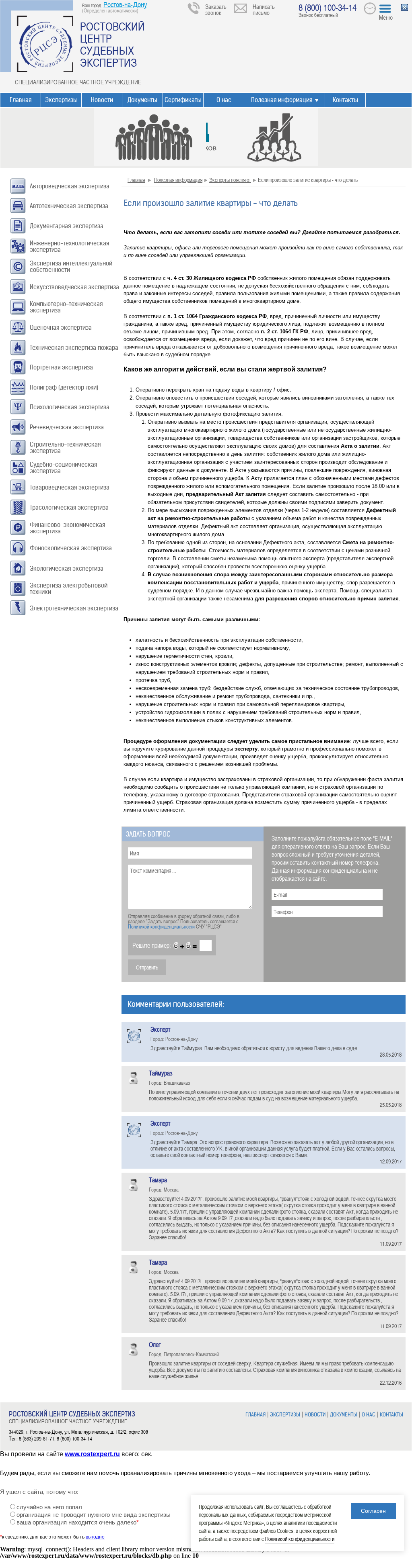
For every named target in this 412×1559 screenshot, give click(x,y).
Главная (20, 100)
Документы (142, 100)
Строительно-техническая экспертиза (65, 448)
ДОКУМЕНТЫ (343, 1414)
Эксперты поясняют (230, 180)
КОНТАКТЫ (391, 1414)
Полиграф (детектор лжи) (64, 387)
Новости (102, 100)
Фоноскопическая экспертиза (71, 548)
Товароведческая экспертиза (69, 487)
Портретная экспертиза (61, 367)
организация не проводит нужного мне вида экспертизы (93, 1515)
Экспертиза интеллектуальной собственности (71, 266)
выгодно (95, 1537)
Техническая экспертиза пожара (74, 347)
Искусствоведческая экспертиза (74, 287)
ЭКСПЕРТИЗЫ (285, 1414)
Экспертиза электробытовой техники (68, 589)
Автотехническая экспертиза (69, 206)
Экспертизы (61, 100)
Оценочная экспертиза (61, 327)
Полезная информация (281, 100)
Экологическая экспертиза (66, 568)
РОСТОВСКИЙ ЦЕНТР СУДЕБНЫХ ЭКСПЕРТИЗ (112, 44)
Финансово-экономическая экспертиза (67, 528)
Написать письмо (264, 9)
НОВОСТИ (315, 1414)
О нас (223, 100)
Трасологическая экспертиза (69, 507)
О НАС (368, 1414)
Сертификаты (183, 100)
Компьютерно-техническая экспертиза (66, 307)
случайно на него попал (49, 1507)
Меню (386, 17)
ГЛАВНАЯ (255, 1414)
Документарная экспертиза (66, 226)
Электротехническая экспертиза (74, 608)
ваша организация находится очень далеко (77, 1522)
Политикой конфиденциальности (161, 926)
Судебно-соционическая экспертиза (63, 468)
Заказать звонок (216, 9)
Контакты (345, 100)
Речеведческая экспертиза (67, 427)
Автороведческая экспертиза (69, 186)
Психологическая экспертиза (69, 407)
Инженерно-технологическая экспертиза (69, 246)
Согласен (373, 1511)
